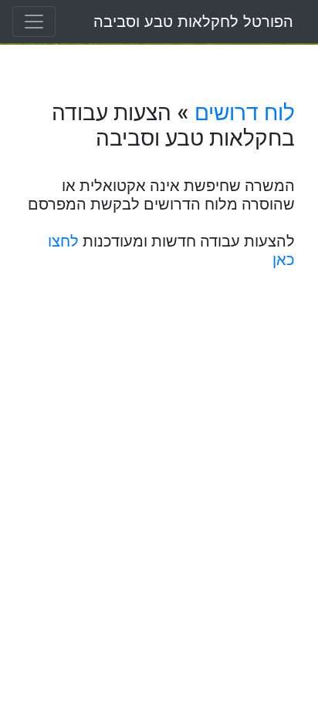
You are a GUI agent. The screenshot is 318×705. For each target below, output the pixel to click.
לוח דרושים (245, 112)
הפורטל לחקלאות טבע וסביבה (193, 21)
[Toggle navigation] (34, 21)
